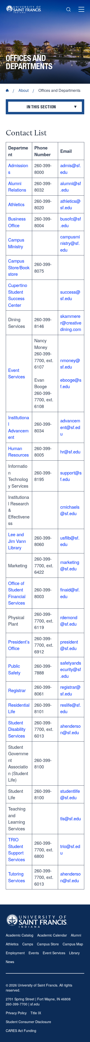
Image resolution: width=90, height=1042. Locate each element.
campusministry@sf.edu (70, 243)
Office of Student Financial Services (16, 593)
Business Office (17, 221)
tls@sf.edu (70, 818)
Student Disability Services (16, 729)
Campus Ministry (16, 243)
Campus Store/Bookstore (19, 267)
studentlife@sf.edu (70, 794)
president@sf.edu (69, 645)
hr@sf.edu (70, 451)
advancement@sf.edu (70, 427)
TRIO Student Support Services (16, 849)
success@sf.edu (70, 295)
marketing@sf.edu (69, 565)
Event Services (16, 373)
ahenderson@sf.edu (70, 729)
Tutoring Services (16, 877)
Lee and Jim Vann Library (17, 541)
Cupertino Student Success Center (17, 295)
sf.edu (35, 1004)
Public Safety (14, 669)
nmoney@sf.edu (70, 363)
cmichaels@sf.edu (69, 510)
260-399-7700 (16, 1004)
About (23, 90)
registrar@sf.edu (70, 690)
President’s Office (19, 645)
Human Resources (18, 451)
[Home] (24, 9)
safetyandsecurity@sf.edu (70, 669)
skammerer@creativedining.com (70, 322)
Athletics (16, 204)
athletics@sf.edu (70, 204)
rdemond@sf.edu (68, 620)
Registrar (17, 690)
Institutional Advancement (18, 427)
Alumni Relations (17, 186)
